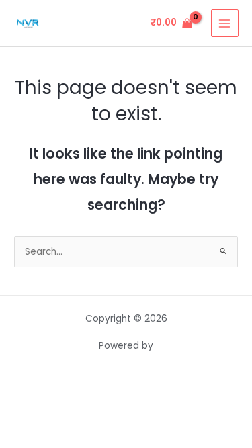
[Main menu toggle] (225, 23)
